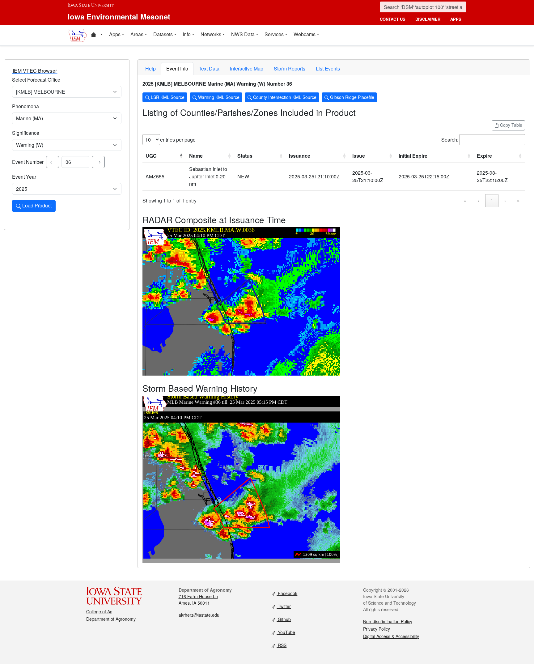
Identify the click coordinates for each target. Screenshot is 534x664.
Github (284, 619)
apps (455, 19)
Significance (25, 132)
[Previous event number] (52, 162)
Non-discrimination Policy (387, 621)
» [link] (518, 200)
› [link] (505, 200)
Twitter (284, 606)
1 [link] (491, 200)
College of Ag (99, 611)
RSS (281, 645)
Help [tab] (150, 68)
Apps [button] (115, 34)
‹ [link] (478, 200)
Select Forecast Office (36, 79)
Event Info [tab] (177, 68)
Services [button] (274, 34)
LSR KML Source (167, 97)
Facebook (287, 593)
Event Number (28, 161)
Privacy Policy (376, 629)
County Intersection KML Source (284, 97)
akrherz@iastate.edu (199, 615)
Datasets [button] (163, 34)
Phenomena (25, 106)
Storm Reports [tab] (289, 68)
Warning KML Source (218, 97)
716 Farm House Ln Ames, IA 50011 (198, 599)
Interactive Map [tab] (246, 68)
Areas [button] (136, 34)
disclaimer (427, 19)
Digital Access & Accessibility (391, 636)
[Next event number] (98, 162)
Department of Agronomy (111, 619)
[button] (97, 35)
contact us (392, 19)
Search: (449, 139)
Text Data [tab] (209, 68)
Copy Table (510, 125)
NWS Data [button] (243, 34)
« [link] (465, 200)
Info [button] (187, 34)
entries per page (178, 139)
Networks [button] (211, 34)
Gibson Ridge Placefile (351, 97)
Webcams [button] (305, 34)
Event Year (24, 176)
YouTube (286, 632)
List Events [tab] (328, 68)
